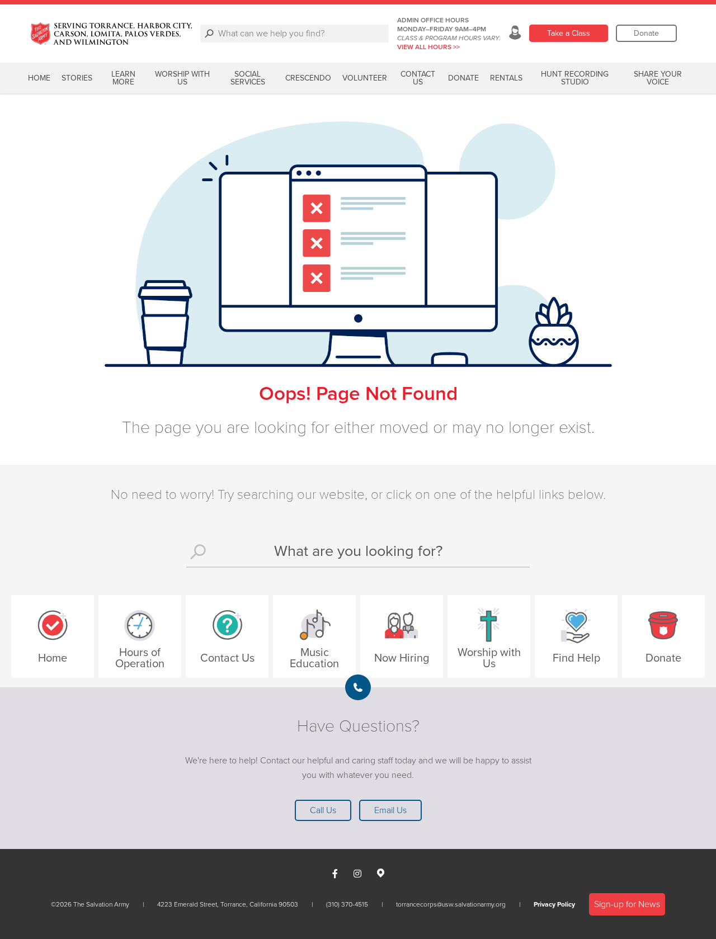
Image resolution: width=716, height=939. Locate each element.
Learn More (123, 78)
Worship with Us (182, 78)
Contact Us (418, 78)
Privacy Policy (554, 904)
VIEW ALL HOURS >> (428, 47)
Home (39, 78)
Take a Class (568, 33)
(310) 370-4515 (347, 904)
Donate (646, 33)
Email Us (390, 810)
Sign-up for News (627, 904)
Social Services (247, 78)
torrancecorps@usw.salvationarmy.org (451, 904)
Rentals (506, 78)
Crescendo (308, 78)
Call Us (323, 810)
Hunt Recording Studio (575, 78)
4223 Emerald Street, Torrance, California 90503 (227, 904)
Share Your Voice (658, 78)
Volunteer (364, 78)
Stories (77, 78)
